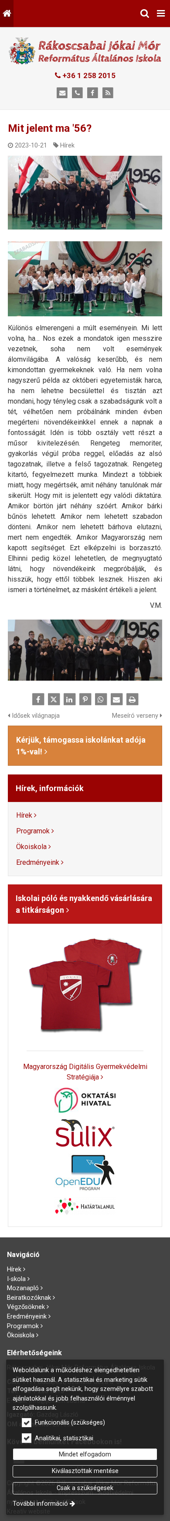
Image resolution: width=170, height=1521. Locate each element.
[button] (161, 13)
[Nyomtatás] (132, 699)
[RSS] (108, 93)
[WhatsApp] (101, 699)
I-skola (16, 1279)
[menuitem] (7, 13)
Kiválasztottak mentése (85, 1471)
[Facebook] (92, 93)
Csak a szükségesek (85, 1488)
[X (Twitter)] (54, 699)
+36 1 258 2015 (88, 75)
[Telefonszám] (77, 93)
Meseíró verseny (136, 715)
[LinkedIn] (69, 699)
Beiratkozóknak (29, 1298)
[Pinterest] (85, 699)
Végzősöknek (26, 1307)
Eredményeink (37, 862)
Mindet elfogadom (85, 1454)
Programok (33, 831)
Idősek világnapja (35, 715)
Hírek (67, 145)
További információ (40, 1503)
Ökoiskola (31, 847)
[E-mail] (62, 93)
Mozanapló (23, 1288)
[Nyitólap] (7, 13)
